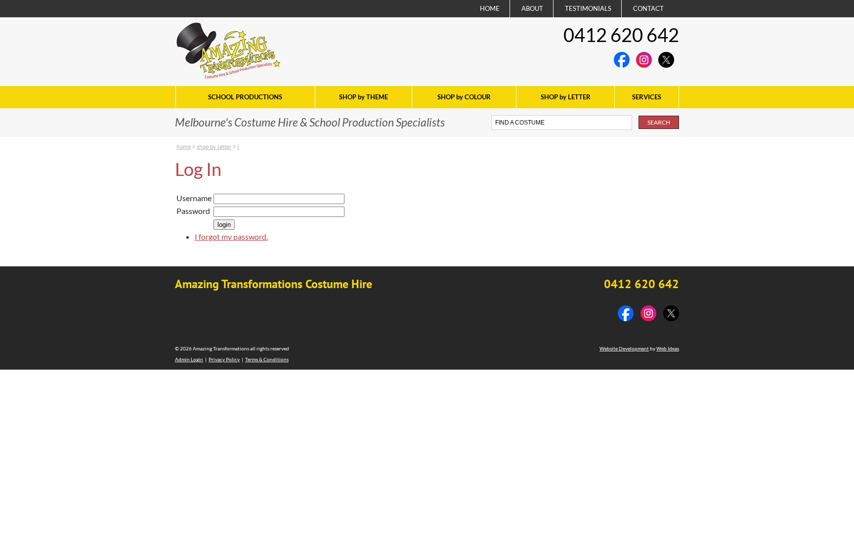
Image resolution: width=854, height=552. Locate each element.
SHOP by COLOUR (464, 97)
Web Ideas (667, 348)
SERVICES (646, 97)
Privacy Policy (224, 359)
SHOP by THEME (363, 97)
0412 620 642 (621, 34)
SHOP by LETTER (566, 97)
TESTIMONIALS (588, 8)
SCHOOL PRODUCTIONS (245, 97)
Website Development (624, 348)
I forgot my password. (231, 236)
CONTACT (648, 8)
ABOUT (532, 8)
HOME (490, 8)
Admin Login (189, 359)
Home (183, 146)
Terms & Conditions (267, 359)
